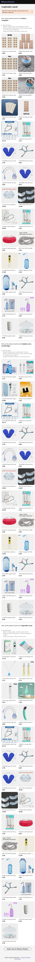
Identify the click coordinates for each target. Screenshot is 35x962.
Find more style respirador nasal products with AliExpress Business (15, 11)
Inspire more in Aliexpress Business (17, 949)
